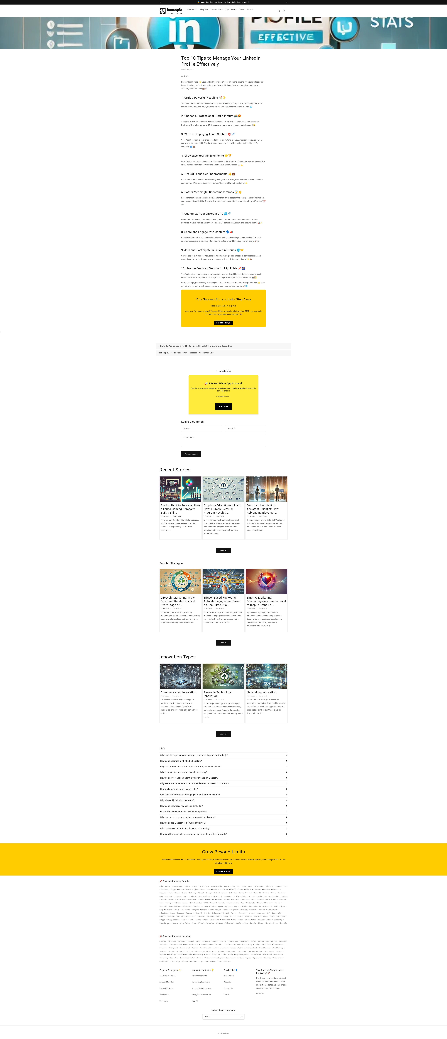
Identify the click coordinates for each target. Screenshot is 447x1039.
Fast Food (204, 948)
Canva (208, 889)
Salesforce (261, 913)
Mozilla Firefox (210, 906)
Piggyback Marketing (167, 975)
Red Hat (207, 913)
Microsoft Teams (175, 906)
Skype (187, 916)
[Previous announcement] (160, 2)
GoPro (202, 899)
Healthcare (222, 951)
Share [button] (186, 76)
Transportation (210, 961)
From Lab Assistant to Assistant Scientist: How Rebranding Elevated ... (263, 509)
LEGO (206, 903)
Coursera (275, 889)
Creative (228, 944)
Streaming (268, 958)
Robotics (200, 958)
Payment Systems (242, 954)
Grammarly (210, 899)
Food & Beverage (265, 948)
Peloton (226, 910)
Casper (241, 889)
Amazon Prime (229, 886)
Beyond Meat (259, 886)
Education (163, 948)
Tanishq (185, 920)
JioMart (186, 903)
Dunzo (273, 893)
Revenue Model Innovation (202, 988)
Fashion (195, 948)
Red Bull (199, 913)
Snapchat (210, 916)
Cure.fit (185, 893)
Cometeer (267, 889)
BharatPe (269, 886)
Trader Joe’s (226, 920)
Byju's (196, 889)
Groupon (227, 899)
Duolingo (281, 893)
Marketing (172, 954)
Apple (244, 886)
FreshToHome (262, 896)
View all (223, 550)
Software (241, 958)
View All (195, 1001)
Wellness (227, 961)
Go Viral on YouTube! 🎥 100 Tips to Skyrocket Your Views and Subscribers (196, 346)
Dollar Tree (233, 893)
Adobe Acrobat (178, 886)
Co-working (245, 941)
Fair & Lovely (217, 896)
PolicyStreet (164, 913)
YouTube (239, 923)
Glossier (164, 899)
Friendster (283, 896)
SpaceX (219, 916)
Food (255, 948)
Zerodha (253, 923)
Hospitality (232, 951)
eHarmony (169, 896)
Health (197, 951)
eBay (161, 896)
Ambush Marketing (166, 982)
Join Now (223, 406)
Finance (218, 948)
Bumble (189, 889)
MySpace (228, 906)
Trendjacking (164, 995)
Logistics (163, 954)
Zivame (261, 923)
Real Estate (174, 958)
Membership (199, 954)
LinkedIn (222, 903)
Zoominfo (283, 923)
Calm (202, 889)
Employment (173, 948)
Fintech (241, 948)
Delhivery (192, 893)
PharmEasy (244, 910)
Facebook (192, 896)
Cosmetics (219, 944)
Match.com (268, 903)
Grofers (219, 899)
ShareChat (172, 916)
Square (240, 916)
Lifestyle (279, 951)
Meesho (278, 903)
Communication (272, 941)
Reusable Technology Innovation (217, 694)
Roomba (252, 913)
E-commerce (278, 944)
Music (207, 954)
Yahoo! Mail (229, 923)
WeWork (201, 923)
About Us (227, 982)
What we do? (229, 975)
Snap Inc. (201, 916)
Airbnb (187, 886)
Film (211, 948)
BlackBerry (165, 889)
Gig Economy (181, 951)
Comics (261, 941)
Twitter (248, 920)
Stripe (272, 916)
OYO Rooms (185, 910)
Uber (254, 920)
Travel (220, 961)
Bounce (181, 889)
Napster (237, 906)
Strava (265, 916)
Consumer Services (191, 944)
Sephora (162, 916)
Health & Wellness (209, 951)
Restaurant (184, 958)
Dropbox (266, 893)
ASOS (250, 886)
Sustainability (164, 961)
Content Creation (207, 944)
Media (180, 954)
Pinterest (262, 910)
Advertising (172, 941)
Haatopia (226, 1033)
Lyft (242, 903)
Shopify (180, 916)
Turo (234, 920)
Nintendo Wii (268, 906)
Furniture (162, 951)
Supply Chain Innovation (201, 995)
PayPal (211, 910)
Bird (286, 886)
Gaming (171, 951)
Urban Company (165, 923)
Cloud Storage (234, 941)
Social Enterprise (218, 958)
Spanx (226, 916)
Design (257, 944)
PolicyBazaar (272, 910)
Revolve (234, 913)
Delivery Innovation (199, 975)
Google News (193, 899)
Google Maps (181, 899)
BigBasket (279, 886)
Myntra (220, 906)
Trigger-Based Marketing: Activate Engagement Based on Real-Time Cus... (222, 601)
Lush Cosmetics (233, 903)
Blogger (174, 889)
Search (226, 995)
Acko (161, 886)
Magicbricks (251, 903)
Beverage (223, 941)
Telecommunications (189, 961)
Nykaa (283, 906)
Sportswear (257, 958)
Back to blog (225, 371)
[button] (217, 9)
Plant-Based (267, 954)
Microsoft (163, 906)
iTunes (178, 903)
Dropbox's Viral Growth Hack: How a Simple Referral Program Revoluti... (223, 509)
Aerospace (182, 941)
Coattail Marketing (166, 988)
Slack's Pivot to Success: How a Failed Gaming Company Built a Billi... (180, 509)
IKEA (274, 899)
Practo (173, 913)
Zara (246, 923)
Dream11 (257, 893)
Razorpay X (190, 913)
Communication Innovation (178, 692)
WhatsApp (210, 923)
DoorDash (243, 893)
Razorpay (180, 913)
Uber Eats (261, 920)
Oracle (176, 910)
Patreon (204, 910)
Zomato (269, 923)
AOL (238, 886)
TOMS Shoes (215, 920)
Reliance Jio (217, 913)
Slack (194, 916)
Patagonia (196, 910)
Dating (250, 944)
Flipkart (244, 896)
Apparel (191, 941)
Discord (201, 893)
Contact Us (228, 988)
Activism (162, 941)
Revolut (226, 913)
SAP (268, 913)
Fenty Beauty (229, 896)
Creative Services (239, 944)
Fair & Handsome (204, 896)
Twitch (240, 920)
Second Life (276, 913)
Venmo (175, 923)
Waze (194, 923)
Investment (242, 951)
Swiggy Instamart (173, 920)
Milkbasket (187, 906)
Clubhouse (258, 889)
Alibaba (195, 886)
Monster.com (198, 906)
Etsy (185, 896)
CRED (171, 893)
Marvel (259, 903)
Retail (192, 958)
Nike (250, 906)
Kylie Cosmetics (196, 903)
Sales (207, 958)
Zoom (275, 923)
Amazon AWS (205, 886)
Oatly (161, 910)
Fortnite (252, 896)
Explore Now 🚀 (223, 323)
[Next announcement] (286, 2)
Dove (251, 893)
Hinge (268, 899)
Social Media (231, 958)
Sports (249, 958)
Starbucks (249, 916)
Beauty (215, 941)
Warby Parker (185, 923)
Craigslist (163, 893)
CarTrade (225, 889)
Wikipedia (220, 923)
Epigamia (178, 896)
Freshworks (273, 896)
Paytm (218, 910)
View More (260, 993)
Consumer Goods (176, 944)
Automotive (206, 941)
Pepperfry (234, 910)
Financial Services (229, 948)
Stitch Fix (258, 916)
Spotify (233, 916)
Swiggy (162, 920)
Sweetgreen (281, 916)
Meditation (188, 954)
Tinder (205, 920)
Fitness (248, 948)
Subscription (278, 958)
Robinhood (243, 913)
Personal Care (256, 954)
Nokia (276, 906)
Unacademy (278, 920)
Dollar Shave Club (220, 893)
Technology (175, 961)
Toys (201, 961)
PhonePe (253, 910)
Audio (198, 941)
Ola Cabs (168, 910)
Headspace (246, 899)
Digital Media (267, 944)
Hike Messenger (258, 899)
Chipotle (248, 889)
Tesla (192, 920)
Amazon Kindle (216, 886)
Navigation (216, 954)
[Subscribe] (241, 1017)
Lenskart (213, 903)
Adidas (168, 886)
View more (163, 1001)
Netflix (244, 906)
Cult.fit (177, 893)
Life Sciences (269, 951)
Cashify (233, 889)
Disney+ (209, 893)
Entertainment (185, 948)
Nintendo (257, 906)
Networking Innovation (261, 692)
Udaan (269, 920)
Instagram (170, 903)
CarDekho (216, 889)
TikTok (198, 920)
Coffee (253, 941)
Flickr (237, 896)
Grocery (190, 951)
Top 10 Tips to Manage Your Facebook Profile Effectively (186, 353)
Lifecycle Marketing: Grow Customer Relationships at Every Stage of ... (178, 601)
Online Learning (228, 954)
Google (171, 899)
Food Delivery (278, 948)
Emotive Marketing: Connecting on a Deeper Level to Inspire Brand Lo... (266, 601)
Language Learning (255, 951)
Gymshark (236, 899)
